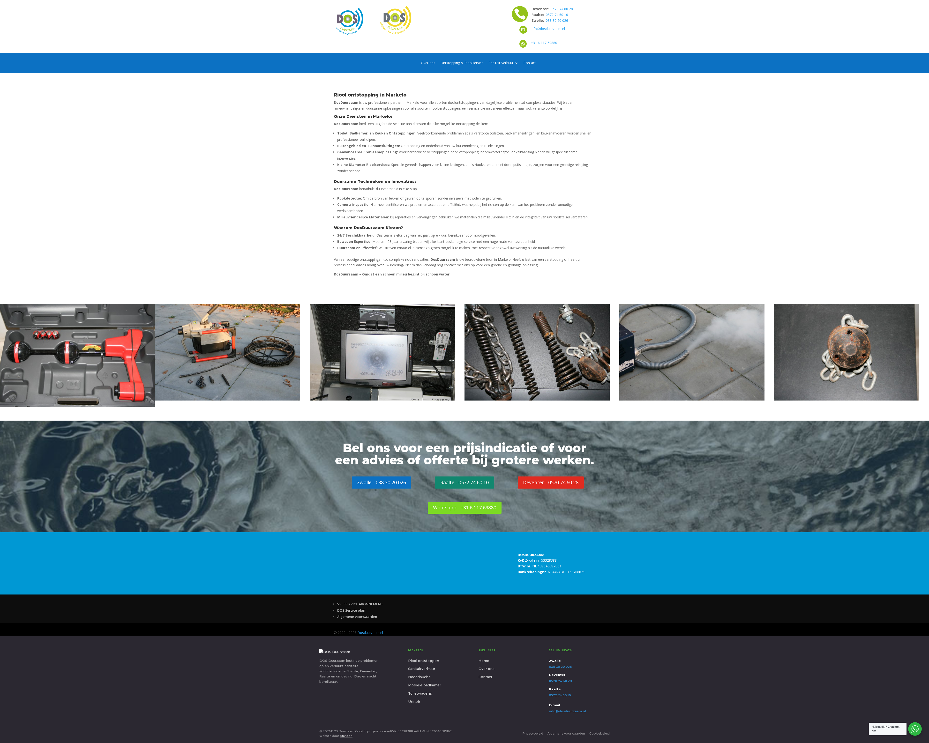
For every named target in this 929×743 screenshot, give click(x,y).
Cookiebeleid (599, 733)
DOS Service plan (351, 610)
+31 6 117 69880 (544, 42)
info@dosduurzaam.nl (548, 28)
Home (484, 661)
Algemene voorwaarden (357, 616)
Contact (530, 63)
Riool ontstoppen (423, 661)
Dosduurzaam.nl (370, 632)
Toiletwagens (420, 693)
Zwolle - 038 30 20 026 (381, 482)
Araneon (346, 736)
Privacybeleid (532, 733)
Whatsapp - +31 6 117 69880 (464, 507)
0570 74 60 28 (562, 9)
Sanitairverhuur (421, 669)
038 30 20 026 (557, 20)
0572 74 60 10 (557, 14)
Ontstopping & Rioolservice (462, 63)
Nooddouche (419, 677)
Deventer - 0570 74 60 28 (550, 482)
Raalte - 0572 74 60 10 (464, 482)
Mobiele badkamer (424, 685)
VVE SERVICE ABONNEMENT (360, 604)
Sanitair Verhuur (501, 63)
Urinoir (414, 701)
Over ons (428, 63)
